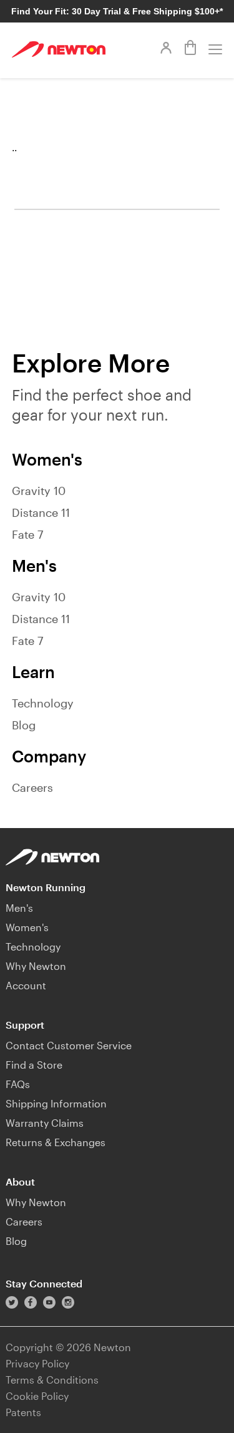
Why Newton (36, 966)
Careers (32, 787)
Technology (43, 703)
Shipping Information (56, 1103)
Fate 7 (27, 534)
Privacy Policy (37, 1363)
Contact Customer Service (69, 1045)
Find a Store (34, 1065)
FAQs (18, 1084)
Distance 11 (41, 512)
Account (26, 985)
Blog (24, 725)
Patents (23, 1412)
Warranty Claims (45, 1123)
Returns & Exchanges (55, 1142)
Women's (27, 927)
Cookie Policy (37, 1396)
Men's (19, 908)
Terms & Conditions (52, 1380)
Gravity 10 (39, 490)
